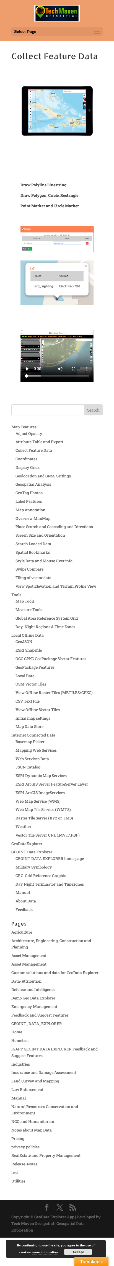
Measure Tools (28, 609)
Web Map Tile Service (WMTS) (43, 809)
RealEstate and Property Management (46, 1155)
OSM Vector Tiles (30, 684)
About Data (25, 901)
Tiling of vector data (33, 577)
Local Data (25, 675)
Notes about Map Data (31, 1130)
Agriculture (21, 932)
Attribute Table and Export (39, 441)
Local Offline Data (27, 635)
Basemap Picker (30, 741)
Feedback (24, 909)
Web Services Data (32, 758)
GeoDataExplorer (26, 843)
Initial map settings (32, 718)
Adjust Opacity (28, 433)
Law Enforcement (27, 1089)
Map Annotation (30, 509)
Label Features (28, 501)
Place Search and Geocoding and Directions (54, 526)
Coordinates (26, 458)
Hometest (20, 1040)
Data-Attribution (26, 981)
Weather (23, 826)
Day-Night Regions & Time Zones (45, 626)
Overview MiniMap (32, 518)
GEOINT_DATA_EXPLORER (36, 1023)
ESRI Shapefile (28, 650)
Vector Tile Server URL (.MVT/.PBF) (47, 835)
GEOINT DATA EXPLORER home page (49, 858)
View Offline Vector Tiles (37, 709)
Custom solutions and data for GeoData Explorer (55, 972)
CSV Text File (27, 701)
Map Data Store (29, 726)
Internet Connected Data (33, 735)
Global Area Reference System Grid (46, 618)
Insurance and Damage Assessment (43, 1072)
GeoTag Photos (29, 492)
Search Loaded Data (33, 543)
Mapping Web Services (36, 750)
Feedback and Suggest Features (40, 1015)
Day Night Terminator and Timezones (49, 884)
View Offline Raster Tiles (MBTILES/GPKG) (54, 692)
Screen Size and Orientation (40, 535)
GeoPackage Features (35, 667)
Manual (22, 892)
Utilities (18, 1181)
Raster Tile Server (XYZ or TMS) (44, 818)
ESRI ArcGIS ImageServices (40, 792)
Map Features (24, 426)
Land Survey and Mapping (35, 1081)
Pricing (17, 1138)
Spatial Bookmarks (32, 552)
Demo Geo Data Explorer (33, 998)
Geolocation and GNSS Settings (43, 476)
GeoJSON (23, 641)
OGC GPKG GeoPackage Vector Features (50, 658)
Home (16, 1031)
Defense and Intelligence (33, 989)
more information (45, 1252)
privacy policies (25, 1146)
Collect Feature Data (33, 450)
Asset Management (28, 955)
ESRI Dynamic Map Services (41, 775)
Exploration (22, 1230)
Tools (16, 594)
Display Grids (27, 467)
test (14, 1172)
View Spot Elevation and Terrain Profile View (55, 586)
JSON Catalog (27, 767)
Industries (20, 1064)
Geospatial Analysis (33, 484)
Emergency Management (34, 1006)
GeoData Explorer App (54, 1216)
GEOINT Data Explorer (31, 851)
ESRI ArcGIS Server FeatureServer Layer (51, 784)
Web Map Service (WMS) (38, 801)
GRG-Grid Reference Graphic (40, 875)
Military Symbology (33, 867)
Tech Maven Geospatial (32, 1223)
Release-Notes (24, 1163)
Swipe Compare (29, 569)
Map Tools (25, 601)
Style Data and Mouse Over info (43, 560)
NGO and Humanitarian (32, 1121)
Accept (78, 1251)
